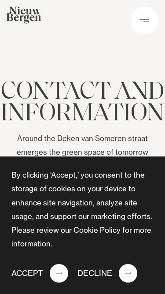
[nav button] (144, 20)
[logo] (24, 17)
